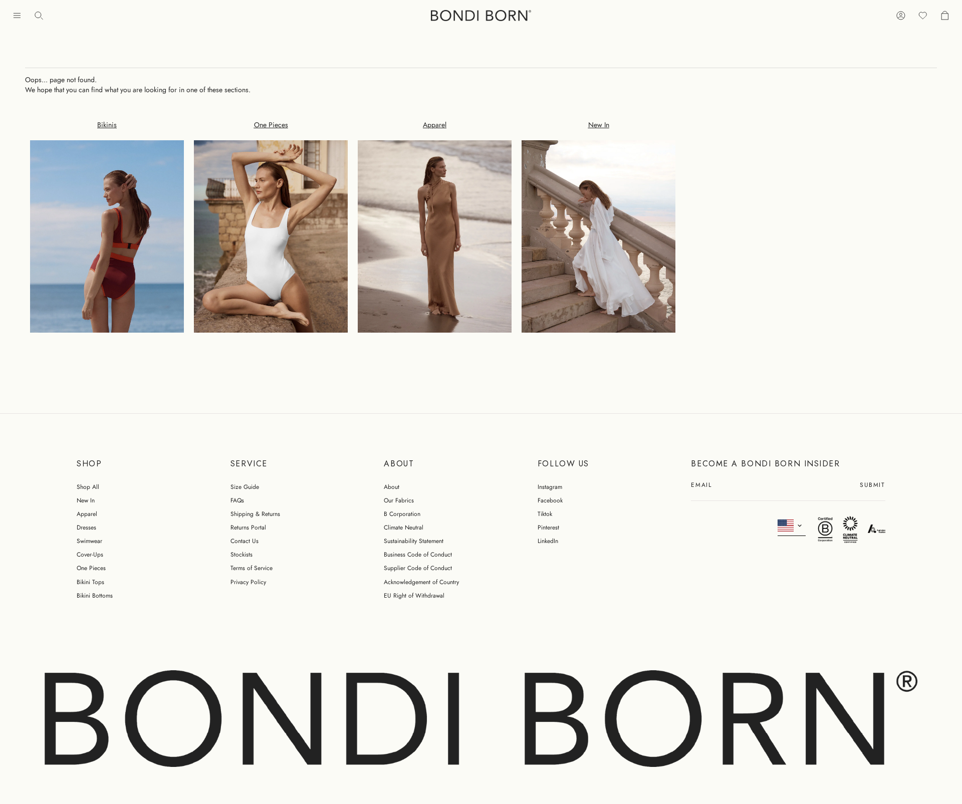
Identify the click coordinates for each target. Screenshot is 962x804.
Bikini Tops (90, 582)
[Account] (901, 16)
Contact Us (244, 541)
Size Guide (244, 486)
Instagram (550, 486)
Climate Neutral (403, 527)
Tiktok (545, 513)
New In (86, 500)
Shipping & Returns (255, 513)
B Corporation (402, 513)
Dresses (86, 527)
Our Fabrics (399, 500)
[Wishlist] (923, 16)
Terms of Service (251, 568)
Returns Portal (248, 527)
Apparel (87, 513)
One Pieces (91, 568)
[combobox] (792, 526)
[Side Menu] (17, 16)
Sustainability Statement (413, 541)
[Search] (39, 16)
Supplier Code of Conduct (418, 568)
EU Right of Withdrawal (414, 595)
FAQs (237, 500)
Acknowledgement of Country (421, 582)
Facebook (550, 500)
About (391, 486)
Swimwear (89, 541)
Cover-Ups (90, 554)
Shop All (88, 486)
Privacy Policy (248, 582)
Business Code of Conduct (418, 554)
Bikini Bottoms (95, 595)
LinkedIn (548, 541)
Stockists (241, 554)
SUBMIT (872, 485)
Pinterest (548, 527)
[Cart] (945, 16)
